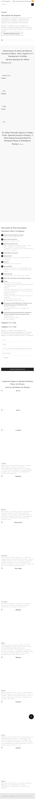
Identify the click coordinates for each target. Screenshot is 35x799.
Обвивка (3, 690)
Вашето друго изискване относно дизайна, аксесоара (17, 278)
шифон (4, 106)
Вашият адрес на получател (11, 243)
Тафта (3, 91)
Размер (5, 281)
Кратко (3, 643)
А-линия (3, 463)
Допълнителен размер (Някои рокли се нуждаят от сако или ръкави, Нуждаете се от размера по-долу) (18, 304)
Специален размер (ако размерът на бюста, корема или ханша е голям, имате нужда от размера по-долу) (17, 313)
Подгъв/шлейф (8, 266)
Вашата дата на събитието (10, 239)
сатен (3, 121)
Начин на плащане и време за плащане (14, 235)
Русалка (3, 735)
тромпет (3, 781)
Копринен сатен (6, 75)
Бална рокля (4, 555)
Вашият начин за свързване (11, 253)
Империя (3, 509)
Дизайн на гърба (8, 273)
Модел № (6, 262)
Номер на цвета (8, 256)
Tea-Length (4, 601)
